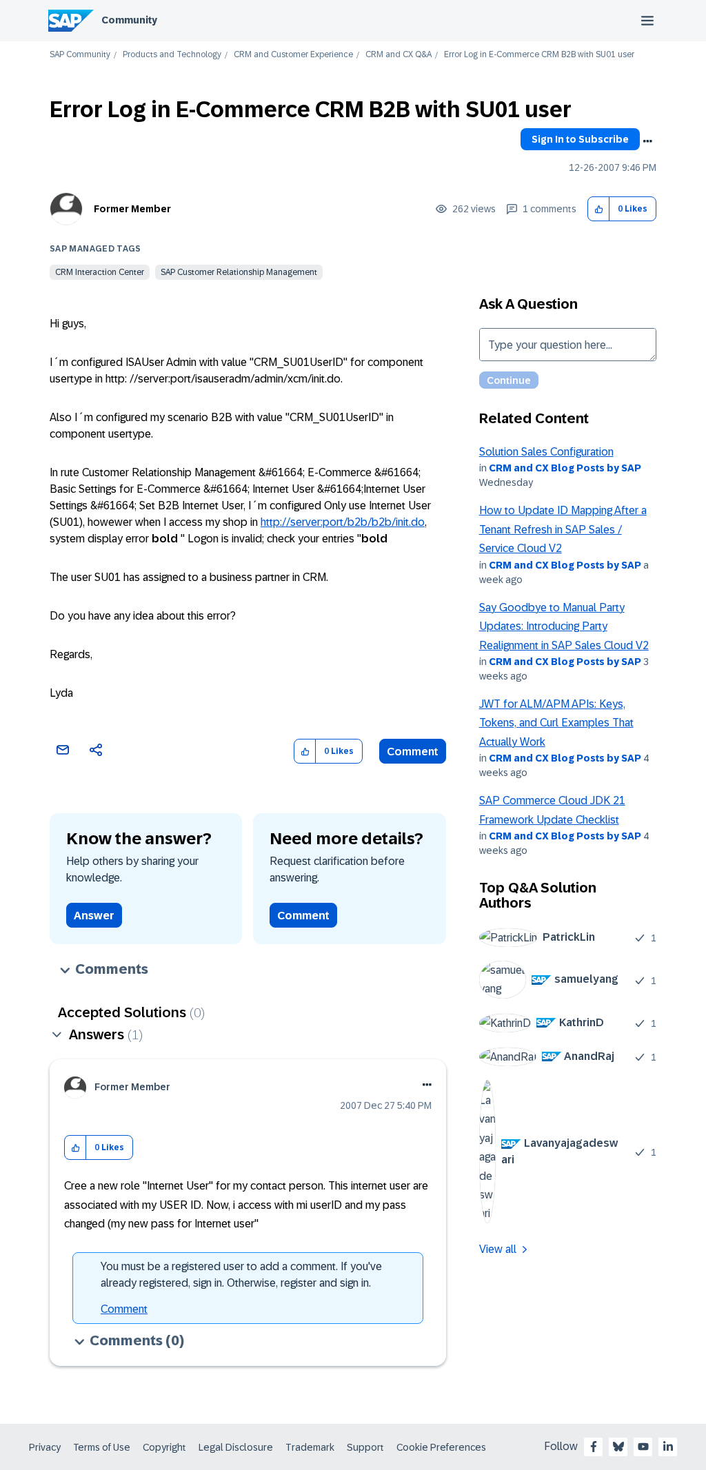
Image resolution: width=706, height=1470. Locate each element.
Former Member (132, 208)
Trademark (309, 1447)
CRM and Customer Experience (293, 54)
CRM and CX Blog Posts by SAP (565, 467)
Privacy (45, 1447)
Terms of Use (101, 1447)
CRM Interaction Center (99, 272)
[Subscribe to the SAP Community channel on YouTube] (643, 1446)
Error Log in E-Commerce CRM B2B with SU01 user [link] (539, 54)
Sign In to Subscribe (580, 139)
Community (129, 19)
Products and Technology (172, 54)
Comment (412, 751)
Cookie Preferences (441, 1447)
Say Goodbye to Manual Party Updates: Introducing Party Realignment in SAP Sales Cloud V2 (564, 626)
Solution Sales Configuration (546, 452)
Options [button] (647, 141)
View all (497, 1249)
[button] (598, 209)
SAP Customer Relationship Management (239, 272)
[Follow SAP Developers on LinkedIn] (668, 1446)
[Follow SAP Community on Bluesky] (618, 1446)
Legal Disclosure (236, 1447)
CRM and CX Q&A (398, 54)
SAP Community (80, 54)
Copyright (164, 1447)
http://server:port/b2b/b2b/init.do (343, 522)
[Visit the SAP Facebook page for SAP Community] (593, 1446)
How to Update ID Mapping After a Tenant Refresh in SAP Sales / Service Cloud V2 (563, 529)
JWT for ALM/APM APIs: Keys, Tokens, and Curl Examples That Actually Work (556, 723)
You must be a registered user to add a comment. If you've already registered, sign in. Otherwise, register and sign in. (241, 1274)
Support (365, 1447)
